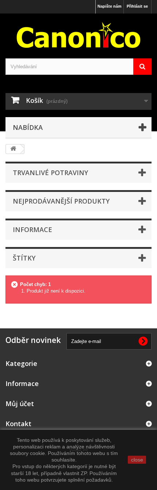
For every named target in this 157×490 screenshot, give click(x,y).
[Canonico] (78, 35)
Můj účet (19, 403)
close (137, 460)
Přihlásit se (137, 6)
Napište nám (109, 6)
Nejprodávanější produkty (61, 201)
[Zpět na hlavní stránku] (13, 149)
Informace (32, 229)
